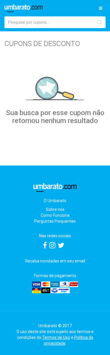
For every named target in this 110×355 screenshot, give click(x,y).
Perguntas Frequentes (55, 221)
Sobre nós (55, 209)
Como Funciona (55, 215)
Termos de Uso (56, 337)
